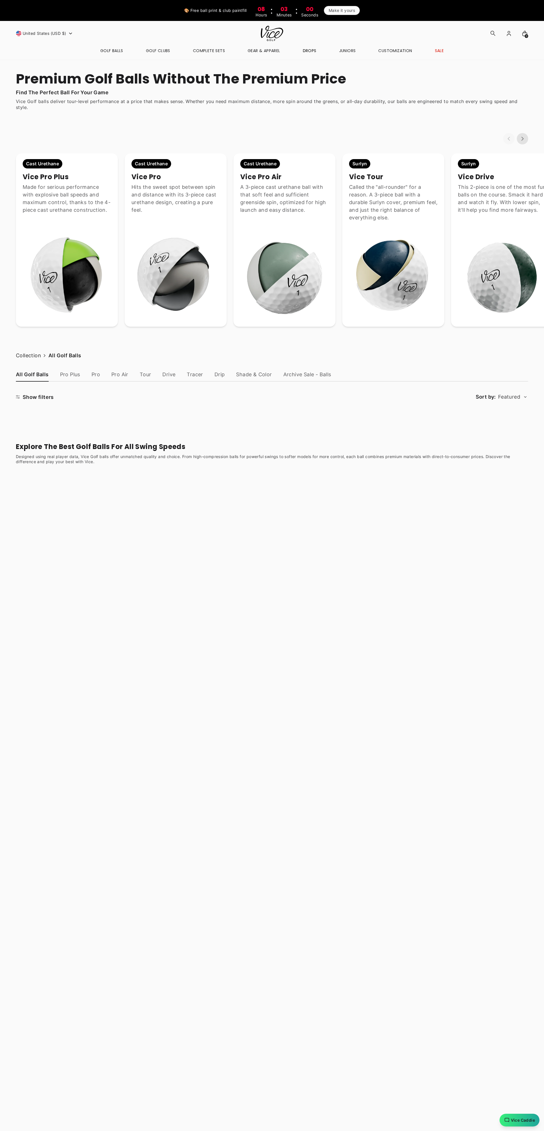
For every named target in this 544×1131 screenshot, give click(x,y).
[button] (45, 33)
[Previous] (509, 138)
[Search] (493, 33)
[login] (508, 33)
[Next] (522, 138)
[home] (272, 33)
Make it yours (342, 10)
